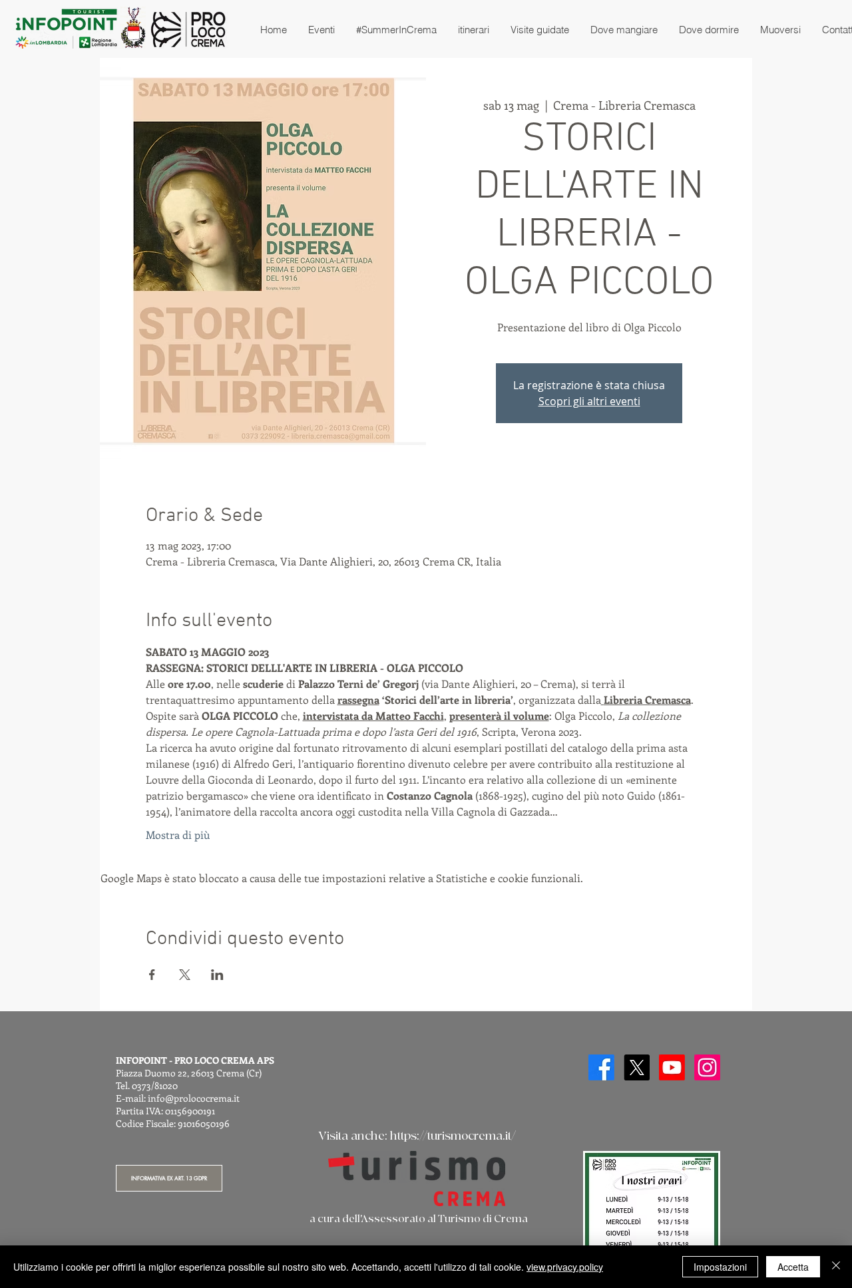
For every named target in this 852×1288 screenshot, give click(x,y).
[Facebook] (601, 1067)
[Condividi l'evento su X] (184, 974)
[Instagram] (707, 1067)
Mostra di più (178, 835)
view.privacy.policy (565, 1266)
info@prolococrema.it (194, 1098)
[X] (637, 1067)
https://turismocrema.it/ (453, 1136)
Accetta (793, 1266)
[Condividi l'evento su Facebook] (152, 974)
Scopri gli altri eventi (589, 401)
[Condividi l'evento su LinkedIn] (217, 974)
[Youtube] (672, 1067)
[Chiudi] (836, 1266)
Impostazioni (720, 1266)
